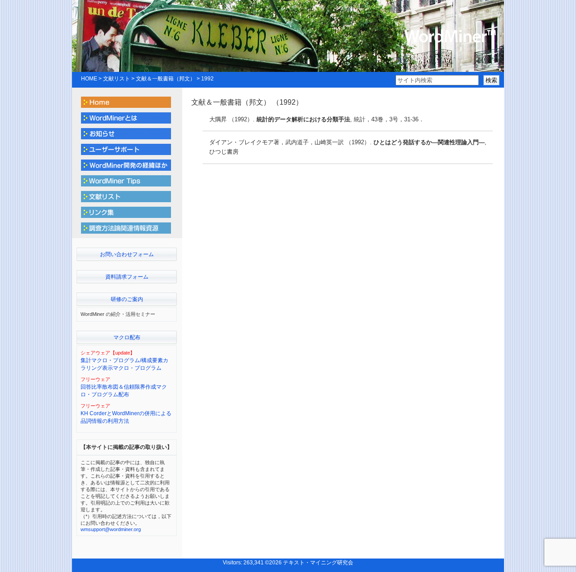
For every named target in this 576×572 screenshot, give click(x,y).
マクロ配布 (126, 337)
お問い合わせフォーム (127, 254)
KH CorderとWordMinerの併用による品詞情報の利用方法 (126, 417)
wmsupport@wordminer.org (111, 529)
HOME (89, 78)
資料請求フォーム (126, 277)
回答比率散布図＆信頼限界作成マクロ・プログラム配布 (124, 390)
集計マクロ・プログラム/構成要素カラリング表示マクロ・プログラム (124, 364)
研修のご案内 (127, 299)
